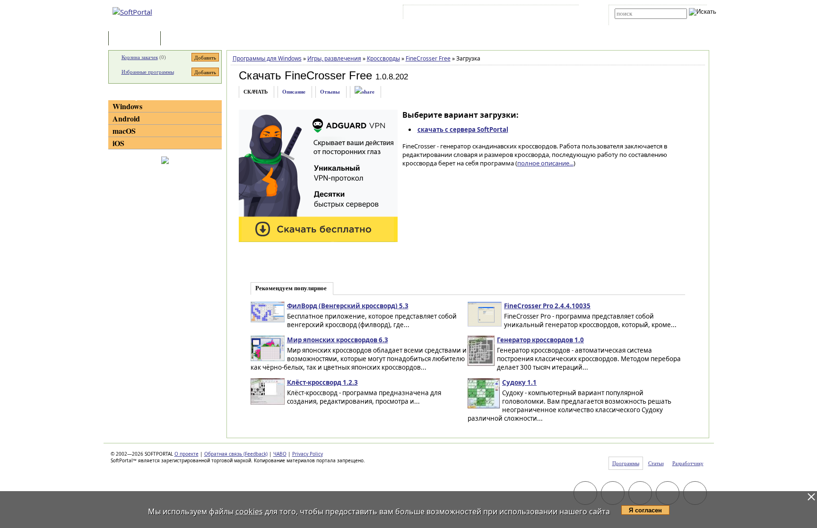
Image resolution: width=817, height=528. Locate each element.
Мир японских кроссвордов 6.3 (337, 340)
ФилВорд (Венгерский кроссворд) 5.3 (347, 306)
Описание (293, 92)
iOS (118, 143)
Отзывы (330, 92)
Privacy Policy (307, 453)
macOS (124, 130)
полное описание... (545, 163)
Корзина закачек (140, 57)
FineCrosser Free (428, 58)
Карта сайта (535, 14)
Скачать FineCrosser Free (305, 75)
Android (126, 118)
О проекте (186, 453)
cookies (249, 511)
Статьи (183, 39)
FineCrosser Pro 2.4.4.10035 (547, 306)
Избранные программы (148, 72)
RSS (564, 14)
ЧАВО (280, 453)
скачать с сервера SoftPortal (462, 129)
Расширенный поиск (641, 22)
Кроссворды (383, 58)
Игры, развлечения (334, 58)
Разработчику (688, 463)
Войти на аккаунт (433, 14)
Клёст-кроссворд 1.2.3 (322, 382)
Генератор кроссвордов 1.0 (540, 340)
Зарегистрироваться (487, 14)
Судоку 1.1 (519, 382)
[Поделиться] (364, 92)
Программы (137, 39)
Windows (127, 106)
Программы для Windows (267, 58)
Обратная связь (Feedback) (236, 453)
